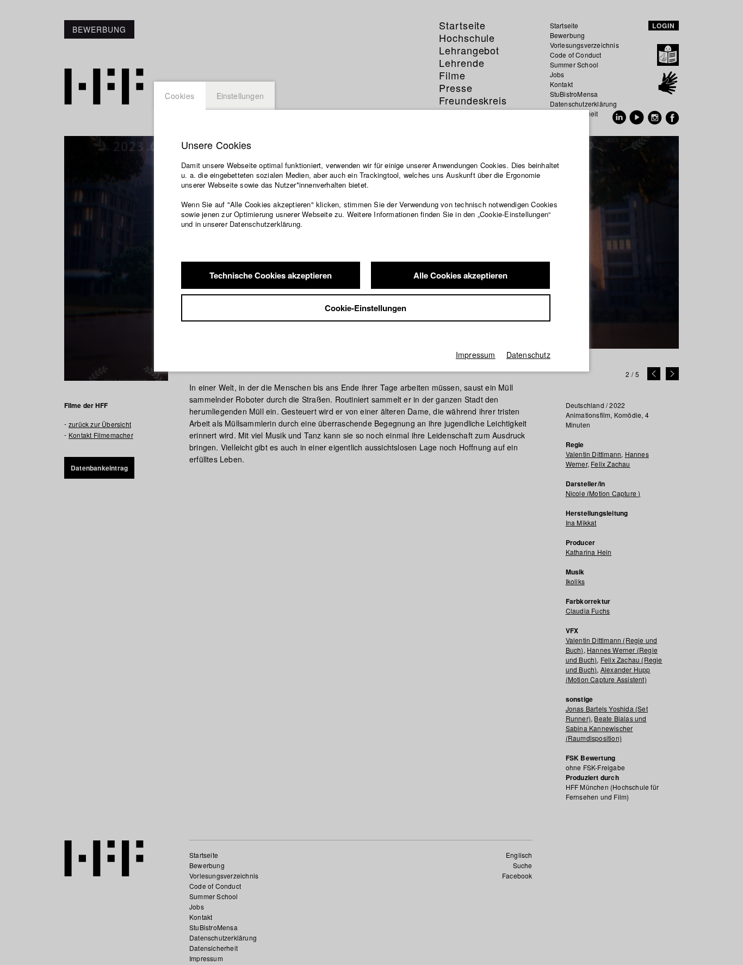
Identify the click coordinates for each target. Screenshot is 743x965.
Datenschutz (528, 354)
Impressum (476, 354)
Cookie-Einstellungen (365, 308)
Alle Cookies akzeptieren (460, 275)
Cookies (180, 95)
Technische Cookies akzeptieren (270, 275)
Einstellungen (240, 95)
